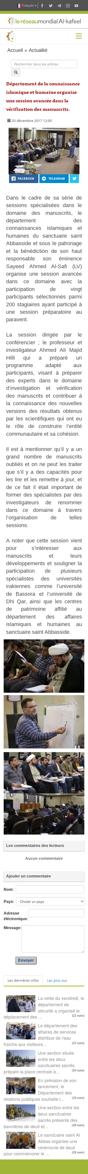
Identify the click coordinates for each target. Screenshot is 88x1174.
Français (27, 5)
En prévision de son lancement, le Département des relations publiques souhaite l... (40, 1089)
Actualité (38, 50)
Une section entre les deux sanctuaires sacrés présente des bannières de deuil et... (41, 1116)
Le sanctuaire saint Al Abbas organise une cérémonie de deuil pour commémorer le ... (42, 1144)
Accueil (15, 50)
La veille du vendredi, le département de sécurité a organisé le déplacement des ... (44, 1007)
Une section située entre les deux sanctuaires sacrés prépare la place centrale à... (39, 1062)
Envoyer (26, 960)
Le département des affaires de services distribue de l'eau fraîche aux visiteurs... (40, 1034)
